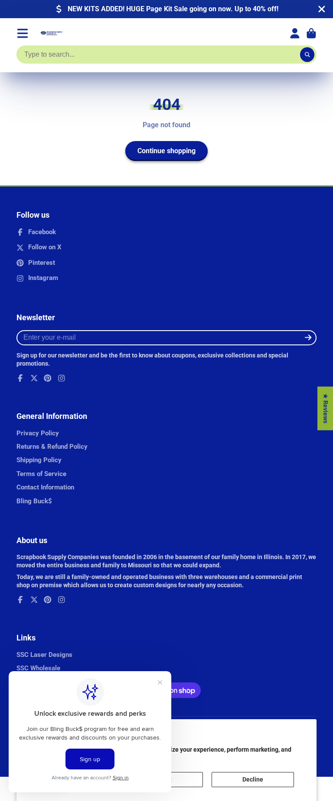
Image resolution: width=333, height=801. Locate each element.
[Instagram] (61, 378)
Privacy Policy (37, 433)
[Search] (307, 54)
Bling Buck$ (34, 501)
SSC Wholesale (38, 668)
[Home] (51, 33)
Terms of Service (41, 474)
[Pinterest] (48, 378)
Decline (252, 779)
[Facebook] (20, 378)
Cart (311, 33)
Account (295, 33)
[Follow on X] (34, 378)
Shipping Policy (39, 460)
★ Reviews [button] (325, 408)
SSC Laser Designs (44, 655)
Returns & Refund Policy (52, 446)
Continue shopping (166, 151)
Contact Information (45, 487)
